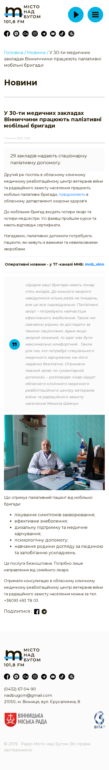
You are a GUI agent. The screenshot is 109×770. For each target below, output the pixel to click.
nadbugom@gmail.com (28, 695)
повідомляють (72, 194)
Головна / (15, 52)
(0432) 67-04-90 (20, 688)
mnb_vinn (94, 264)
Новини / (37, 52)
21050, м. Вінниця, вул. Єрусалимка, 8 (42, 701)
